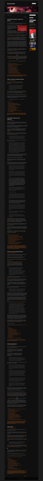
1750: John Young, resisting (12, 105)
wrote (8, 57)
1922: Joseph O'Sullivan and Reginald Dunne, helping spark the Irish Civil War (17, 419)
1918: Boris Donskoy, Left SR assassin (13, 411)
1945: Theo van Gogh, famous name (13, 63)
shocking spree (11, 39)
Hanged (25, 470)
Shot (18, 113)
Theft (25, 75)
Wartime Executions (25, 472)
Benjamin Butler (15, 133)
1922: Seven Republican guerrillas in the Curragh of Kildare (15, 110)
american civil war (15, 114)
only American (9, 228)
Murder (18, 75)
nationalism (25, 37)
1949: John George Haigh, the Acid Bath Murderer (14, 415)
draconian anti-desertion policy (10, 91)
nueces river (14, 423)
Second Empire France (11, 37)
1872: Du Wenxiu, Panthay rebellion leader (13, 334)
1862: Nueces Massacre (12, 344)
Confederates (23, 245)
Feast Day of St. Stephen (11, 336)
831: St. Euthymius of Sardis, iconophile (13, 330)
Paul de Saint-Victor (11, 57)
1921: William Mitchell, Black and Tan (13, 240)
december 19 (23, 114)
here (21, 453)
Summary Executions (18, 422)
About (10, 12)
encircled (23, 125)
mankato (8, 473)
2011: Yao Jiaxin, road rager (12, 241)
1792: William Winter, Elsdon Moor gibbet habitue (14, 414)
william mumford (17, 248)
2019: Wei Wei (10, 328)
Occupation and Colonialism (10, 246)
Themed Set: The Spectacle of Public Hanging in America (16, 456)
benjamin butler (23, 247)
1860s (11, 114)
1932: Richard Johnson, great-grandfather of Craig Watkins (15, 416)
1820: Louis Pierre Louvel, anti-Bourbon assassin (14, 239)
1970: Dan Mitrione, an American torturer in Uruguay (14, 410)
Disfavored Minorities (21, 470)
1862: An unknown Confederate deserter (15, 79)
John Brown (13, 230)
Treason (21, 246)
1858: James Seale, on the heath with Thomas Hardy (14, 418)
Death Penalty (8, 75)
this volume (8, 395)
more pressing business (12, 438)
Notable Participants (12, 471)
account (12, 354)
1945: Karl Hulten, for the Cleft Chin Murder (13, 69)
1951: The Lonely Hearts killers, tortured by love (14, 70)
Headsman (14, 21)
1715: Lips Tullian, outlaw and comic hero (13, 67)
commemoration (12, 451)
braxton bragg (18, 114)
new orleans (12, 248)
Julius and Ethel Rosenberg (21, 231)
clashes (14, 446)
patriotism (15, 248)
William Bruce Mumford (9, 128)
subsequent (12, 446)
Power (13, 246)
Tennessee (22, 113)
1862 (13, 114)
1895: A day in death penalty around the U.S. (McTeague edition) (16, 236)
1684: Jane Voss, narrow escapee (12, 108)
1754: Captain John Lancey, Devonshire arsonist (14, 235)
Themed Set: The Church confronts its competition (14, 72)
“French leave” (8, 259)
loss (11, 223)
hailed (15, 219)
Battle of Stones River (12, 321)
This (12, 394)
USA (23, 113)
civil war (21, 114)
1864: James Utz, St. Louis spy (12, 331)
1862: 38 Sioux (10, 337)
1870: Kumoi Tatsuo (11, 335)
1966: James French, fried (11, 412)
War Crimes (21, 472)
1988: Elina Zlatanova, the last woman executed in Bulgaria (15, 64)
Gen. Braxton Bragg (9, 286)
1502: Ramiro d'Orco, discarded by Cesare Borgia (14, 332)
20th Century (13, 245)
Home (8, 12)
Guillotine (15, 75)
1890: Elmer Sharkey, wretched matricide (13, 103)
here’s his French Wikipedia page (16, 34)
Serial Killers (24, 75)
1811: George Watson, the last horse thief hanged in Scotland (15, 242)
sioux (13, 473)
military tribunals (9, 248)
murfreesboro (15, 340)
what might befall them (14, 50)
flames (11, 221)
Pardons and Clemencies (22, 471)
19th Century (10, 245)
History (16, 75)
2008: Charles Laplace (11, 102)
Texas (21, 422)
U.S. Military (18, 472)
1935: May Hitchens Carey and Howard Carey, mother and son (15, 237)
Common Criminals (20, 245)
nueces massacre (11, 423)
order (18, 162)
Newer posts (25, 16)
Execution (11, 75)
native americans (10, 473)
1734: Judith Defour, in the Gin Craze (13, 66)
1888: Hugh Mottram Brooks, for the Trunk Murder (14, 417)
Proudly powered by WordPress (21, 478)
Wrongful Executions (12, 247)
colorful (24, 218)
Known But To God (10, 113)
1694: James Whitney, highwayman (12, 106)
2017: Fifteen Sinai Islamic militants (12, 329)
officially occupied (15, 132)
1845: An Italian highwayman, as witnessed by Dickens (15, 73)
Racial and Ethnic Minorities (12, 422)
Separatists (17, 113)
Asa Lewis (11, 256)
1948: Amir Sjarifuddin (11, 111)
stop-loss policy (22, 280)
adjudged (24, 435)
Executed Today (11, 3)
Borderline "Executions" (14, 421)
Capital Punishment (16, 245)
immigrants (8, 423)
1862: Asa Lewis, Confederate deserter (15, 251)
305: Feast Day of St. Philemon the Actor (13, 71)
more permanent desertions (10, 263)
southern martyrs (9, 160)
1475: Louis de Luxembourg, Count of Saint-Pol (14, 107)
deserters (13, 340)
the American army (19, 446)
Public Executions (20, 75)
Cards (12, 12)
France (13, 75)
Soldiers (20, 113)
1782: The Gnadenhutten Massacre (12, 68)
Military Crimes (14, 113)
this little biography (14, 35)
